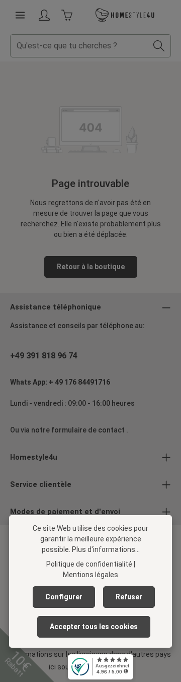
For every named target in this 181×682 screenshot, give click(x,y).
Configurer (63, 597)
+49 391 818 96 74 (43, 355)
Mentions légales (90, 575)
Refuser (129, 597)
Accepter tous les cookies (94, 627)
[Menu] (20, 15)
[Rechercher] (159, 45)
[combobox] (79, 45)
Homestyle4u (33, 457)
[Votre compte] (44, 15)
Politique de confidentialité (89, 564)
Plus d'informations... (106, 549)
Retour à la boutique (91, 267)
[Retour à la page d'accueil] (125, 15)
